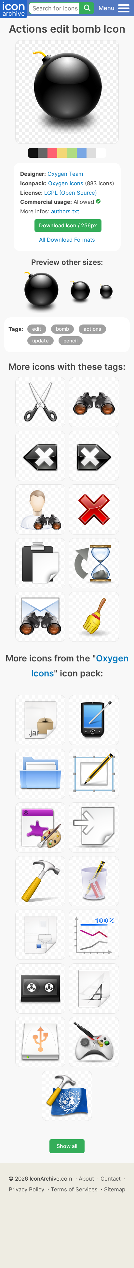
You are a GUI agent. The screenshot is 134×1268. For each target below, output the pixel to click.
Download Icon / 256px (68, 225)
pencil (70, 341)
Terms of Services (74, 1189)
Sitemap (114, 1189)
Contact (110, 1178)
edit (36, 329)
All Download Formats (67, 239)
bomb (62, 329)
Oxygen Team (65, 174)
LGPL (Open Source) (70, 192)
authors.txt (65, 211)
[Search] (86, 8)
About (86, 1178)
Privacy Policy (26, 1189)
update (40, 341)
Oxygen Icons (65, 183)
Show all (67, 1146)
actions (92, 329)
